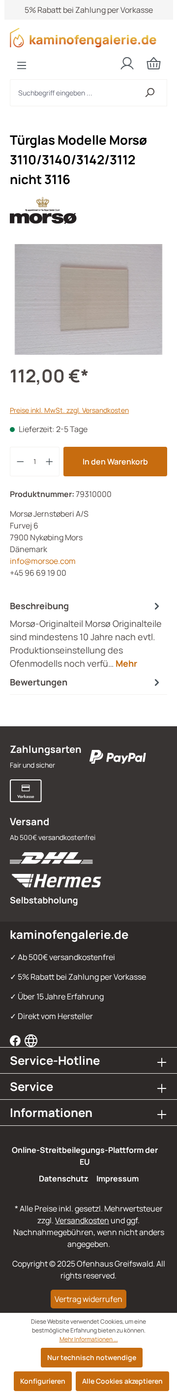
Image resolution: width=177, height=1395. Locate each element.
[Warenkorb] (153, 63)
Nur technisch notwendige (91, 1357)
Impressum (117, 1178)
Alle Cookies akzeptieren (122, 1381)
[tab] (86, 634)
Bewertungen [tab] (38, 682)
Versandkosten (82, 1220)
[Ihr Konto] (127, 63)
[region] (88, 299)
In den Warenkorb (115, 461)
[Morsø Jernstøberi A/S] (88, 210)
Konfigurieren (42, 1381)
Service (31, 1086)
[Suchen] (149, 92)
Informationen (51, 1112)
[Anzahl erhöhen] (49, 461)
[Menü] (21, 65)
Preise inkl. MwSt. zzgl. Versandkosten (69, 410)
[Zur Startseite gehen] (88, 38)
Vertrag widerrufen (88, 1299)
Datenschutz (63, 1178)
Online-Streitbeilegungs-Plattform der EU (85, 1156)
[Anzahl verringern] (20, 461)
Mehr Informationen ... (88, 1339)
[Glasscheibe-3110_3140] (88, 299)
